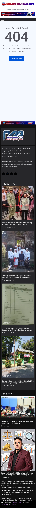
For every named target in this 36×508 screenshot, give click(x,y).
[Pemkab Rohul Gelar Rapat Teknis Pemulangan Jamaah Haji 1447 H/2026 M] (18, 407)
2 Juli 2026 (6, 477)
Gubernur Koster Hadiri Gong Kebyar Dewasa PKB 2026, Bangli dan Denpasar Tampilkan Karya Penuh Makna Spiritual (18, 474)
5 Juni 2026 (6, 426)
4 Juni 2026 (6, 486)
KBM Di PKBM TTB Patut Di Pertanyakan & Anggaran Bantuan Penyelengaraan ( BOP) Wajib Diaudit (17, 499)
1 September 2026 (9, 227)
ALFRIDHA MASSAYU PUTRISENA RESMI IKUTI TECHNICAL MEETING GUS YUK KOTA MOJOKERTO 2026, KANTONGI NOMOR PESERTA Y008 (17, 491)
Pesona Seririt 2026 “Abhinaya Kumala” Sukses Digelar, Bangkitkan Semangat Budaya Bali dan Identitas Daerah (17, 482)
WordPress (13, 504)
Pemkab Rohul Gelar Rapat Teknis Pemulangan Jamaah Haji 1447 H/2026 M (17, 422)
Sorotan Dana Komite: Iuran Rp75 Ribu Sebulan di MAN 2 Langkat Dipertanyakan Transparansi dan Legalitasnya (16, 329)
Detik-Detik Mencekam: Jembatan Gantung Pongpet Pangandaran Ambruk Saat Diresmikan (17, 223)
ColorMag (4, 504)
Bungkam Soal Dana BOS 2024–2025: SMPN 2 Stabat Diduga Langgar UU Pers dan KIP (18, 382)
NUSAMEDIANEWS (17, 502)
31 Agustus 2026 (9, 280)
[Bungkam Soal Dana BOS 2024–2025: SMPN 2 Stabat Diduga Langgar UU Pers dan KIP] (18, 357)
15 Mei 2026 (7, 495)
